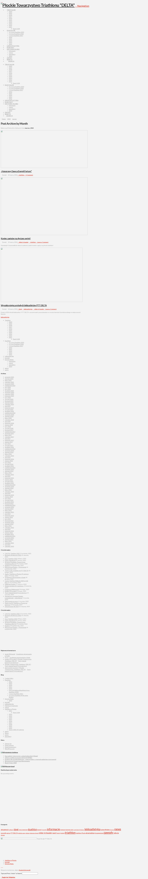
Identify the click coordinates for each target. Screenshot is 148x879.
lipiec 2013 (8, 510)
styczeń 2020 (9, 399)
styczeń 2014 (9, 500)
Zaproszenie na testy (11, 601)
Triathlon (8, 320)
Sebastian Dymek (34, 833)
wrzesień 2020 (9, 392)
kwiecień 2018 (9, 423)
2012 (10, 336)
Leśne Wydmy (105, 830)
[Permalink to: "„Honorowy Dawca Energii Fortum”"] (44, 167)
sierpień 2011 (9, 539)
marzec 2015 (9, 479)
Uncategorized (99, 833)
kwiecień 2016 (9, 459)
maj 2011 (7, 544)
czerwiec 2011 (9, 543)
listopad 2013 (9, 503)
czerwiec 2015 (9, 474)
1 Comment (29, 175)
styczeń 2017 (9, 445)
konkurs (82, 829)
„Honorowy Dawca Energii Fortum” (16, 171)
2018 (10, 325)
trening (63, 833)
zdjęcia (116, 833)
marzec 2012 (9, 533)
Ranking (7, 565)
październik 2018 (10, 413)
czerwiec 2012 (9, 527)
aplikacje (11, 829)
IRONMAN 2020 (69, 829)
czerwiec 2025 (9, 382)
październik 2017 (10, 432)
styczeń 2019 (9, 409)
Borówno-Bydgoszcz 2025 (13, 555)
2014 (10, 332)
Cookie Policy (9, 678)
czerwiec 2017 (9, 437)
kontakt (7, 358)
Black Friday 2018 (11, 763)
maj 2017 (7, 438)
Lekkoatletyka (9, 356)
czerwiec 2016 (9, 456)
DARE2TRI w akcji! (11, 591)
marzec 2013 (9, 517)
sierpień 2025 (9, 379)
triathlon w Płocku (10, 709)
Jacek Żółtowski (10, 654)
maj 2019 (7, 406)
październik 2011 (10, 536)
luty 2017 (8, 444)
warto (7, 370)
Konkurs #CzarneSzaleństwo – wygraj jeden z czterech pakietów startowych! (30, 759)
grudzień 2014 (9, 483)
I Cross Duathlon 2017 (16, 346)
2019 (10, 324)
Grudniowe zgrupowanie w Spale (15, 577)
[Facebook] (1, 2)
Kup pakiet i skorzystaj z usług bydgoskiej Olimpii (21, 756)
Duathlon (8, 341)
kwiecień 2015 (9, 478)
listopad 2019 (9, 401)
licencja (112, 829)
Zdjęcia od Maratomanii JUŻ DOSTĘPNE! (18, 758)
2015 (10, 330)
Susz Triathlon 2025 (11, 558)
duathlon (32, 829)
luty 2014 (8, 498)
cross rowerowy (23, 830)
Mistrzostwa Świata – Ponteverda (15, 567)
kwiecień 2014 (9, 495)
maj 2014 (7, 493)
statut (11, 363)
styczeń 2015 (9, 481)
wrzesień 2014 (9, 486)
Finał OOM (16, 339)
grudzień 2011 (9, 534)
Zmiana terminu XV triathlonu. (14, 586)
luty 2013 (8, 519)
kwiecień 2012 (9, 531)
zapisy (7, 368)
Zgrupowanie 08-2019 (12, 606)
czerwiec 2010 (9, 546)
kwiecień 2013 (9, 515)
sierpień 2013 (9, 509)
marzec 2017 (9, 442)
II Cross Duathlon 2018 (16, 344)
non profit (3, 833)
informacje (12, 361)
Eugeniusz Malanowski (12, 589)
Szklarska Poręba (10, 584)
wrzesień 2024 (9, 384)
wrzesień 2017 (9, 433)
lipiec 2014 (8, 490)
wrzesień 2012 (9, 522)
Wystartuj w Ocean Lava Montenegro (17, 761)
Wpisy (7, 733)
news (117, 829)
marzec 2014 (9, 497)
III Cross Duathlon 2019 (16, 342)
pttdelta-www (21, 833)
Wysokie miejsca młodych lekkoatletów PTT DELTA (24, 305)
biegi (20, 309)
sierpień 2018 (9, 416)
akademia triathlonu (11, 752)
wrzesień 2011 (9, 538)
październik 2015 (10, 468)
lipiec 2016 (8, 454)
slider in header (23, 242)
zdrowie (3, 835)
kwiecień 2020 (9, 396)
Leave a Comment (42, 242)
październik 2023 (10, 385)
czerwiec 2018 (9, 420)
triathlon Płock (80, 833)
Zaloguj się (8, 743)
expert (39, 830)
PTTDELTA (14, 833)
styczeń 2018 (9, 428)
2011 (10, 337)
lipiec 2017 (8, 435)
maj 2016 (7, 457)
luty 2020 (8, 397)
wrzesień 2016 (9, 450)
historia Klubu (9, 359)
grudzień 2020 (9, 391)
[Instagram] (2, 2)
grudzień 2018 (9, 411)
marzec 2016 (9, 461)
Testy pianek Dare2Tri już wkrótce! (16, 593)
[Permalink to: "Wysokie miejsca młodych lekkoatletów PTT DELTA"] (41, 301)
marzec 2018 (9, 425)
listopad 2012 (9, 521)
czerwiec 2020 (9, 394)
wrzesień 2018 (9, 415)
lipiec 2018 (8, 418)
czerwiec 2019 (9, 404)
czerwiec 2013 (9, 512)
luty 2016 (8, 462)
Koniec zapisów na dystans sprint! (16, 238)
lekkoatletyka (28, 309)
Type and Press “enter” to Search (11, 873)
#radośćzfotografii (24, 870)
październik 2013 (10, 505)
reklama (27, 833)
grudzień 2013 (9, 502)
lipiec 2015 (8, 473)
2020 (10, 322)
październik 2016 (10, 449)
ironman (62, 830)
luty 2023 (8, 387)
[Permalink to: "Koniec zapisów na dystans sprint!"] (44, 234)
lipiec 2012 (8, 526)
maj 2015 (7, 476)
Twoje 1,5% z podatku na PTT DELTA (16, 570)
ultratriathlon (90, 833)
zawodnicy (12, 365)
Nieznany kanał (9, 766)
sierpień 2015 (9, 471)
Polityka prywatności (11, 706)
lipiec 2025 (8, 380)
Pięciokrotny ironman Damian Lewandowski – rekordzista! (14, 597)
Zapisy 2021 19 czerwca (16, 730)
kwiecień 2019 (9, 408)
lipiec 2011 (8, 541)
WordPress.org (9, 749)
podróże (8, 833)
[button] (82, 5)
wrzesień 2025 (9, 377)
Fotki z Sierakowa (10, 560)
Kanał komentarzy (10, 747)
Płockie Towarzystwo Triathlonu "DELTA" (18, 664)
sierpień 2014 (9, 488)
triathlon (21, 175)
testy (58, 833)
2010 (10, 366)
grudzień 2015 (9, 466)
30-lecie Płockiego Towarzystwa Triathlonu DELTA (15, 563)
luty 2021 (8, 389)
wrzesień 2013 (9, 507)
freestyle (44, 829)
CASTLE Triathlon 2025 (12, 553)
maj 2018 (7, 421)
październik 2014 (10, 485)
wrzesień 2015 (9, 469)
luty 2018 (8, 426)
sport (54, 833)
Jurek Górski (76, 829)
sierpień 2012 (9, 524)
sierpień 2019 (9, 403)
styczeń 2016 (9, 464)
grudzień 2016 (9, 447)
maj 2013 (7, 514)
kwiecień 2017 (9, 440)
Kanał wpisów (9, 745)
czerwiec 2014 (9, 491)
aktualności (5, 830)
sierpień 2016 (9, 452)
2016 (10, 329)
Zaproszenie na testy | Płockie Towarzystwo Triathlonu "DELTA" (15, 668)
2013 (10, 334)
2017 (10, 327)
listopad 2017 (9, 430)
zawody (108, 832)
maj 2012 (7, 529)
